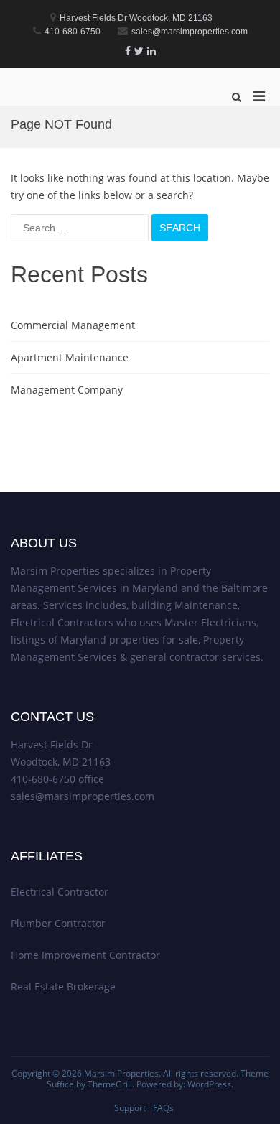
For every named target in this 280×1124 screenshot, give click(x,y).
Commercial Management (73, 325)
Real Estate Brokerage (63, 986)
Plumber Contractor (58, 923)
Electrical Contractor (59, 891)
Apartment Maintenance (70, 357)
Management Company (67, 389)
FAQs (163, 1108)
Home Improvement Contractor (85, 955)
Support (130, 1108)
